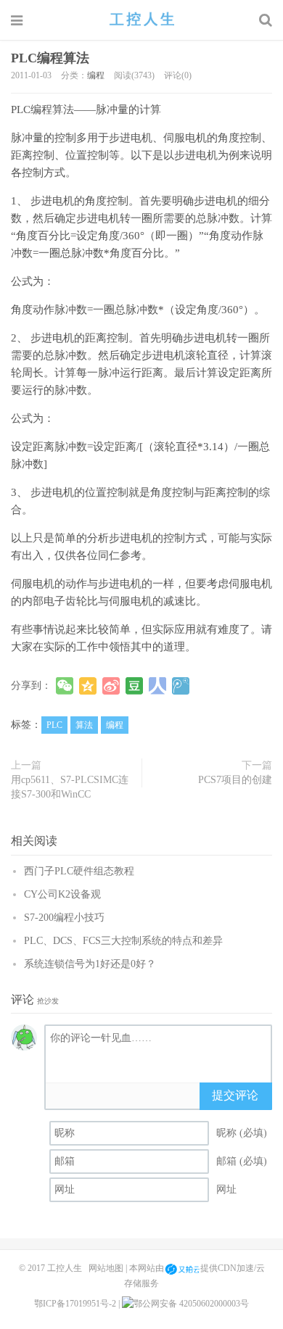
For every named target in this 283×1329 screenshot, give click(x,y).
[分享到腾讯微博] (180, 686)
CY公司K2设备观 (62, 894)
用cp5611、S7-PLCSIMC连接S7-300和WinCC (69, 787)
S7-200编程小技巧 (64, 917)
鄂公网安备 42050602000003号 (191, 1304)
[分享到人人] (157, 686)
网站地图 (106, 1269)
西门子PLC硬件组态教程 (79, 871)
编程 (95, 75)
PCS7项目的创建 (235, 779)
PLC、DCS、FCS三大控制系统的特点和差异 (123, 940)
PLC (54, 725)
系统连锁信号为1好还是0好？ (90, 964)
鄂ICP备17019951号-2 (75, 1304)
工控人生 (141, 19)
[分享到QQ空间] (88, 686)
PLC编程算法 (50, 58)
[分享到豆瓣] (134, 686)
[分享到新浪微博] (111, 686)
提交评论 (235, 1095)
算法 (84, 725)
